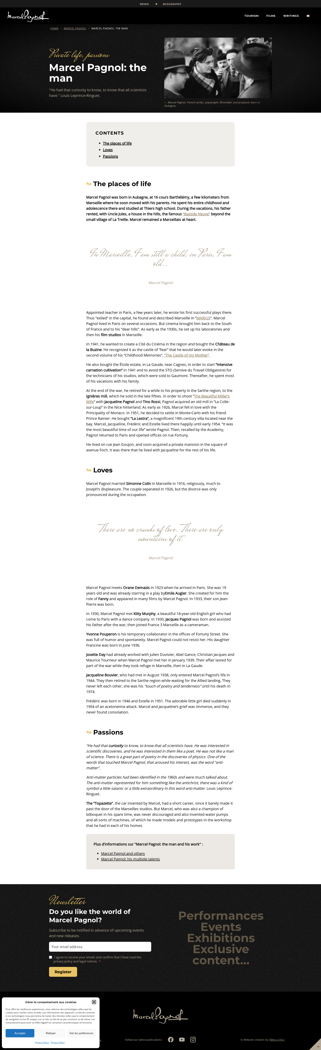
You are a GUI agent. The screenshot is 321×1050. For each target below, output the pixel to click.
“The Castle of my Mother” (186, 355)
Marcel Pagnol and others (123, 853)
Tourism (251, 15)
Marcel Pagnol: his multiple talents (130, 858)
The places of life (117, 143)
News (144, 4)
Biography (172, 4)
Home (54, 28)
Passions (110, 156)
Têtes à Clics (276, 1039)
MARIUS (203, 318)
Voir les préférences (81, 1033)
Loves (108, 149)
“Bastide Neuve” (196, 213)
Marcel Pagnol (75, 28)
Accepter (19, 1033)
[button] (94, 1002)
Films (270, 15)
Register (63, 972)
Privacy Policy (42, 1042)
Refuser (51, 1033)
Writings (291, 15)
